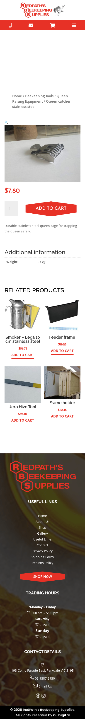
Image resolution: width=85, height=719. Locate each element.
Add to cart (51, 208)
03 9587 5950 (44, 678)
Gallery (42, 533)
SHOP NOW (42, 576)
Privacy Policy (42, 551)
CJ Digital (61, 715)
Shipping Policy (42, 557)
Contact (42, 545)
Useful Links (42, 539)
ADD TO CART (22, 354)
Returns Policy (42, 563)
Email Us (45, 686)
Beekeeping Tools (39, 96)
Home (17, 96)
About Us (42, 521)
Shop (42, 527)
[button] (6, 122)
